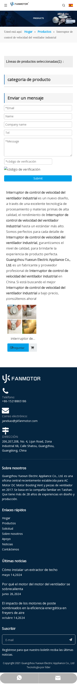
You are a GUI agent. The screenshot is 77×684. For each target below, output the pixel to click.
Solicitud (7, 528)
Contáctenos (10, 549)
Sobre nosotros (12, 534)
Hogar (6, 518)
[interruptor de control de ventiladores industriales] (21, 319)
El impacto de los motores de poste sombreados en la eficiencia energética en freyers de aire (34, 608)
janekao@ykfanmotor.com (20, 421)
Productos (9, 523)
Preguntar (17, 347)
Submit (38, 178)
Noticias (7, 544)
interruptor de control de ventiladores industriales (22, 338)
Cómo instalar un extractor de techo (29, 569)
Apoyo (6, 539)
